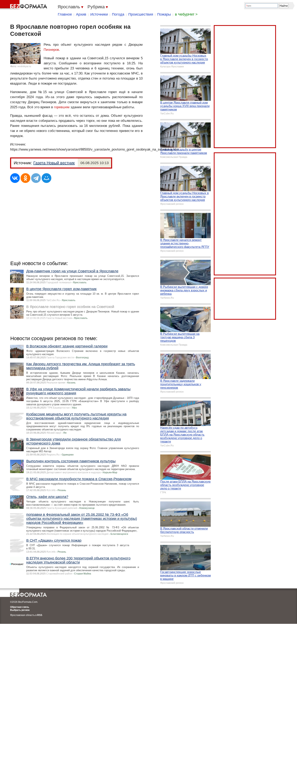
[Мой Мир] (46, 178)
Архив (81, 14)
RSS (39, 615)
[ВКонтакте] (15, 178)
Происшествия (140, 14)
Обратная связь (19, 607)
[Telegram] (36, 178)
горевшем (62, 107)
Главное (65, 14)
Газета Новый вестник (54, 163)
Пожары (164, 14)
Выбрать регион (19, 610)
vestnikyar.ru (24, 66)
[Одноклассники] (25, 178)
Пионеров (51, 50)
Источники (99, 14)
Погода (118, 14)
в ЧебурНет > (186, 14)
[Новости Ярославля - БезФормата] (24, 5)
